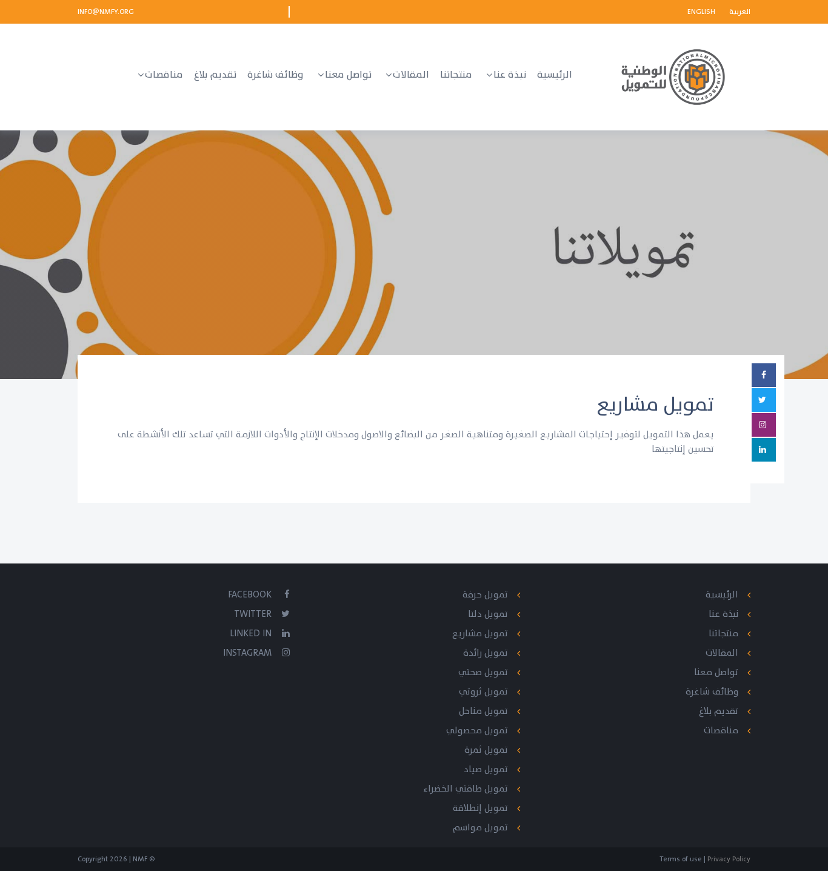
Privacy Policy (728, 859)
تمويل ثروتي (483, 691)
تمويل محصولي (477, 730)
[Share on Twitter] (764, 400)
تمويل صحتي (483, 672)
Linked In (251, 633)
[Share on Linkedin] (764, 450)
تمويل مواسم (480, 827)
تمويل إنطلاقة (480, 808)
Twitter (253, 614)
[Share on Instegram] (764, 425)
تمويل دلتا (488, 614)
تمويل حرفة (485, 594)
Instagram (247, 653)
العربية (739, 11)
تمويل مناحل (483, 711)
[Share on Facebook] (764, 375)
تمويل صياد (486, 769)
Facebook (250, 594)
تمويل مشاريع (480, 633)
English (702, 11)
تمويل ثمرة (486, 750)
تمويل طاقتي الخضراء (465, 788)
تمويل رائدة (485, 653)
